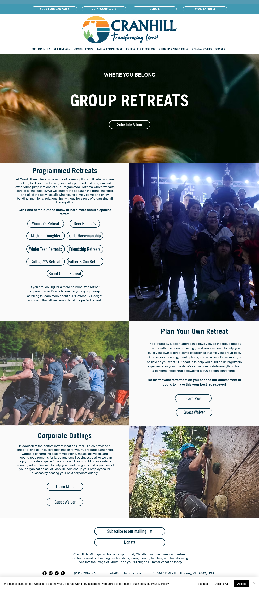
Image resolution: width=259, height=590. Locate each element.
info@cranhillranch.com (126, 573)
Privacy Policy (160, 584)
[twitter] (57, 573)
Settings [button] (202, 584)
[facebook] (44, 573)
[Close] (254, 583)
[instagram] (51, 573)
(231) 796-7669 (85, 573)
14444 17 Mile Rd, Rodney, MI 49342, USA (183, 573)
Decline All (221, 584)
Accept (241, 584)
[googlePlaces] (63, 573)
